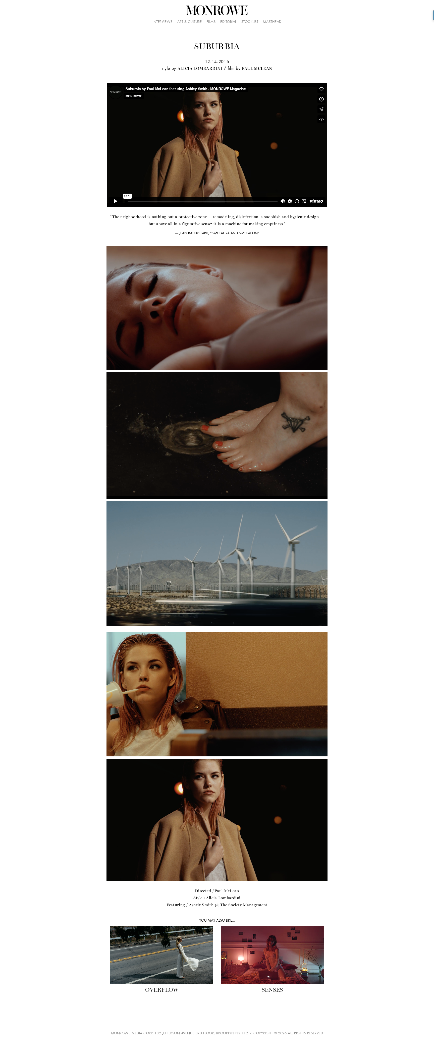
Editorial (228, 21)
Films (210, 21)
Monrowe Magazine (217, 10)
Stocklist (249, 21)
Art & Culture (189, 21)
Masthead (272, 21)
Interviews (162, 21)
